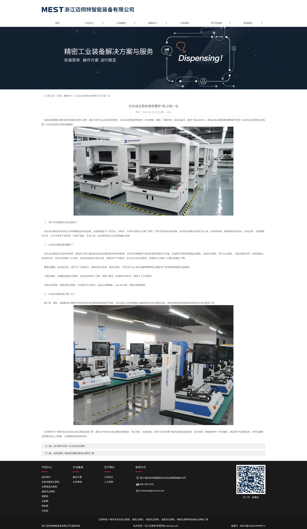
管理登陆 (160, 526)
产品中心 (89, 23)
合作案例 (77, 482)
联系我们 (248, 23)
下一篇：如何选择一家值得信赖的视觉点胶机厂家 (69, 453)
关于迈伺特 (216, 23)
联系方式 (141, 467)
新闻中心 (152, 23)
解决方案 (77, 477)
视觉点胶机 (49, 267)
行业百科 (184, 23)
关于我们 (109, 467)
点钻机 (45, 510)
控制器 (45, 506)
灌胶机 (45, 496)
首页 (57, 23)
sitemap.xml (172, 526)
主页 (59, 96)
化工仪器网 (150, 526)
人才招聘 (108, 482)
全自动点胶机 (51, 120)
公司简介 (108, 477)
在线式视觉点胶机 (50, 482)
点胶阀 (45, 501)
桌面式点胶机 (48, 491)
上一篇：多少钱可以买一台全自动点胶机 (65, 446)
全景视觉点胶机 (49, 486)
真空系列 (46, 477)
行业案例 (121, 23)
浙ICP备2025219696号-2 (252, 526)
